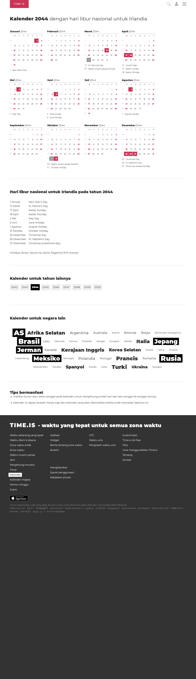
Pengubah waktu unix (102, 445)
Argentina (79, 333)
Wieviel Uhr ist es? (160, 508)
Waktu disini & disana (23, 440)
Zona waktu (17, 450)
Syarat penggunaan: (62, 472)
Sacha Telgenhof (53, 252)
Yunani (157, 367)
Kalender (78, 19)
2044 (23, 31)
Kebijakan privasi (60, 477)
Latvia (161, 350)
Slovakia (56, 367)
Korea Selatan (125, 349)
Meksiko (46, 358)
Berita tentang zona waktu (66, 445)
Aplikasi (55, 435)
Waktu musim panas (98, 69)
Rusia (171, 358)
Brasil (29, 341)
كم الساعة (89, 508)
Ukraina (140, 367)
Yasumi (34, 252)
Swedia (93, 367)
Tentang (127, 455)
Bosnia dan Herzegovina (168, 332)
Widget (54, 440)
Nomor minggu (19, 484)
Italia (143, 341)
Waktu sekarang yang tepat (26, 435)
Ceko (46, 341)
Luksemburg (22, 358)
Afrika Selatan (46, 333)
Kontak (127, 459)
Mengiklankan (58, 467)
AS (19, 333)
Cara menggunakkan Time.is (140, 450)
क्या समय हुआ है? (42, 508)
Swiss (104, 367)
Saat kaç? (14, 511)
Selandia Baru (40, 367)
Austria (115, 332)
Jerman (29, 350)
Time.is (19, 4)
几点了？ (30, 508)
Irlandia (138, 19)
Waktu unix (96, 440)
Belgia (145, 333)
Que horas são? (129, 508)
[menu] (184, 4)
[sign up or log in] (176, 5)
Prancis (127, 358)
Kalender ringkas (20, 479)
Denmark (60, 341)
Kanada (51, 350)
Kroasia (149, 350)
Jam (12, 459)
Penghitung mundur (22, 464)
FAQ (125, 445)
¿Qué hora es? (56, 508)
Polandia (86, 358)
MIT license (70, 252)
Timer (13, 469)
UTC (91, 435)
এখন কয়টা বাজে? (100, 508)
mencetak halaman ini (134, 402)
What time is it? (17, 508)
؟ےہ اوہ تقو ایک (39, 511)
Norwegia (68, 358)
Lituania (173, 350)
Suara (13, 489)
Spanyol (75, 367)
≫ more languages (56, 511)
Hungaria (114, 341)
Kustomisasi (130, 435)
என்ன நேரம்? (26, 511)
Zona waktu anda (20, 445)
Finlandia (87, 341)
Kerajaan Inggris (82, 350)
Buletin (54, 450)
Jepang (166, 341)
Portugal (105, 358)
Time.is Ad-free (132, 440)
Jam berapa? (144, 508)
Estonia (73, 341)
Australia (100, 333)
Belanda (130, 333)
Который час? (114, 508)
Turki (119, 367)
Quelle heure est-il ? (74, 508)
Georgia (100, 341)
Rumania (149, 358)
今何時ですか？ (177, 508)
